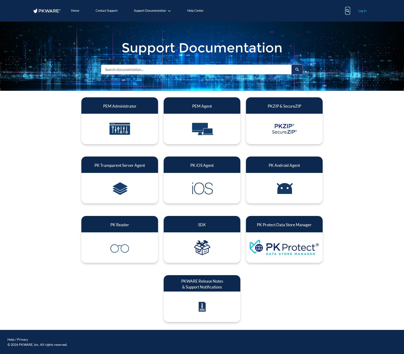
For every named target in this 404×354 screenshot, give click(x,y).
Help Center (195, 10)
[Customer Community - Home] (47, 10)
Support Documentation (150, 10)
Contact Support (107, 10)
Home (75, 10)
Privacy (22, 339)
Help (10, 339)
